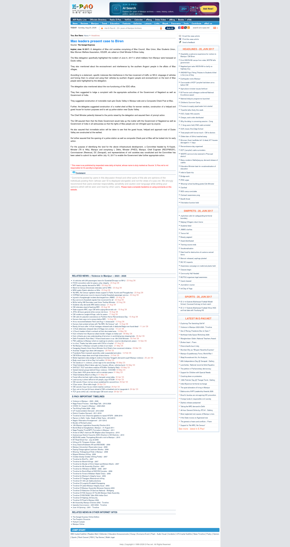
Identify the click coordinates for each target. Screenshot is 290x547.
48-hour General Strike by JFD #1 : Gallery (196, 410)
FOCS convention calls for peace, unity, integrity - (96, 283)
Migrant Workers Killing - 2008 (84, 454)
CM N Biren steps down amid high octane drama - (96, 355)
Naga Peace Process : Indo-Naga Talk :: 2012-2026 (92, 403)
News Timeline (199, 534)
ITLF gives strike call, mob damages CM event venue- (97, 391)
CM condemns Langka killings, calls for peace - (95, 314)
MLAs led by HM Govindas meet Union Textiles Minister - (99, 302)
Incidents (171, 534)
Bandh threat (185, 199)
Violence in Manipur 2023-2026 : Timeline (196, 327)
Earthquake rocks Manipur (190, 78)
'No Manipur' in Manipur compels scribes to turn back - (98, 345)
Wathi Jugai (110, 537)
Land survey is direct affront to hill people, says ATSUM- (98, 379)
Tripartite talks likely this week (191, 110)
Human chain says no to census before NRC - (94, 319)
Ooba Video (160, 19)
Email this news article (191, 36)
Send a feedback (188, 42)
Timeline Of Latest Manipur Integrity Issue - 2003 (91, 485)
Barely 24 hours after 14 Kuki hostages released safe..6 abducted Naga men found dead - (110, 326)
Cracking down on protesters (191, 376)
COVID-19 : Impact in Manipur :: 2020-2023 (89, 406)
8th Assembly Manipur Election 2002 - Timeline (91, 502)
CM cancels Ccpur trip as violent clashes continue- (96, 386)
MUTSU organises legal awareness (193, 277)
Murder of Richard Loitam (82, 423)
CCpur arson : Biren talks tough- (89, 384)
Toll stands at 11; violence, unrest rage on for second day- (99, 362)
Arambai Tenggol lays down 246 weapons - (93, 350)
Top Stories (99, 537)
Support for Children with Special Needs (195, 372)
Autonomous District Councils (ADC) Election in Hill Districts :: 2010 (98, 435)
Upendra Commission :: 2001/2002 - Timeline (90, 505)
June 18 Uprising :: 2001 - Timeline (86, 507)
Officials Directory (98, 19)
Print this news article (190, 39)
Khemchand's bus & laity (189, 346)
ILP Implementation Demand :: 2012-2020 (88, 410)
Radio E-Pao (115, 19)
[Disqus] (123, 231)
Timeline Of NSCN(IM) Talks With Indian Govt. (90, 495)
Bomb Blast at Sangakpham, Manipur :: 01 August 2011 (93, 427)
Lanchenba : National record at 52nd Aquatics (197, 365)
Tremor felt (184, 233)
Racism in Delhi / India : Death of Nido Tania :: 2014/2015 (94, 418)
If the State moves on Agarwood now (194, 417)
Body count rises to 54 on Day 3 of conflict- (93, 360)
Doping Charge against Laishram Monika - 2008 (90, 449)
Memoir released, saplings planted (193, 258)
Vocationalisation (186, 248)
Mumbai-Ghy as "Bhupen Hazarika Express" (197, 350)
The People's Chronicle (81, 519)
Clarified (183, 187)
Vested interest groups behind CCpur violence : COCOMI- (99, 370)
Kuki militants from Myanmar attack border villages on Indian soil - (102, 333)
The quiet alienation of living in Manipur (195, 387)
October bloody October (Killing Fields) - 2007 (90, 456)
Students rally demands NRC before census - (94, 304)
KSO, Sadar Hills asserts (190, 113)
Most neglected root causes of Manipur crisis (197, 414)
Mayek (165, 23)
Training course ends (188, 244)
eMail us (208, 23)
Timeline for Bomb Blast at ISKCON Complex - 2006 (92, 471)
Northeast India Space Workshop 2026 (194, 334)
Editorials (103, 534)
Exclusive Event (143, 534)
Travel (104, 23)
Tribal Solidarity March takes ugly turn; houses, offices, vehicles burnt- (104, 365)
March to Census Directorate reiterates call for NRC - (97, 287)
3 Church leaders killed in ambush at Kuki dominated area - (100, 331)
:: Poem (188, 342)
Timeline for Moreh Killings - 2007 (85, 461)
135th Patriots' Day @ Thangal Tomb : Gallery (197, 380)
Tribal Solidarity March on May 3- (90, 374)
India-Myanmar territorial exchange (193, 383)
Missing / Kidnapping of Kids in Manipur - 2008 (90, 452)
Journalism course (187, 284)
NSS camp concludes (188, 191)
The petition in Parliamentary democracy (195, 368)
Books (181, 19)
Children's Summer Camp (190, 102)
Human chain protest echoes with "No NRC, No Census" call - (100, 324)
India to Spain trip (187, 172)
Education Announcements (119, 534)
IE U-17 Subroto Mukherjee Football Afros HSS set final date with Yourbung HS (198, 309)
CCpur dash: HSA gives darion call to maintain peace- (98, 372)
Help (122, 544)
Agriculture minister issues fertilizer (194, 88)
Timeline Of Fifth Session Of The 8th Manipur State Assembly (96, 493)
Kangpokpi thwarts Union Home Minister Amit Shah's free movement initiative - (107, 348)
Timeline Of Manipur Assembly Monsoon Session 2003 (93, 488)
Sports (74, 537)
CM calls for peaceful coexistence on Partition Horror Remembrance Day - (105, 316)
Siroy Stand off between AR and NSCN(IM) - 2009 (91, 444)
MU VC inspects (186, 262)
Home (86, 35)
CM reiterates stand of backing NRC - (91, 307)
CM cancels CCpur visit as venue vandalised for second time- (100, 382)
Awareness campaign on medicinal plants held (198, 266)
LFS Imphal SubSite (184, 534)
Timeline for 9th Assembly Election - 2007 (88, 466)
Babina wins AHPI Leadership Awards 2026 (196, 391)
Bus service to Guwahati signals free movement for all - (98, 300)
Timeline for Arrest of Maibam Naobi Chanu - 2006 (92, 473)
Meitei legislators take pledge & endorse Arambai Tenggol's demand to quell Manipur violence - (113, 358)
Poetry (208, 534)
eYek (189, 19)
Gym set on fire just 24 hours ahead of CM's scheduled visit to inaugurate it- (105, 389)
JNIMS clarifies (186, 229)
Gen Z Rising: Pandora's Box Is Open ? (195, 331)
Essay (132, 534)
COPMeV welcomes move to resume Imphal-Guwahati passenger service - (106, 295)
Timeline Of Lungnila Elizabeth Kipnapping (89, 483)
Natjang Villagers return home (191, 222)
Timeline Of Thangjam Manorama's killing (88, 478)
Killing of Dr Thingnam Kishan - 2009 (86, 442)
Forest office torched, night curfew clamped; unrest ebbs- (98, 377)
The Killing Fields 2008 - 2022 (84, 408)
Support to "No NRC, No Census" (192, 425)
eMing (172, 19)
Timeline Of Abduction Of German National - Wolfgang (93, 490)
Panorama (176, 23)
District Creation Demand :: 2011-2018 (87, 413)
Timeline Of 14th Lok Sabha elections (87, 481)
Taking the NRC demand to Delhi (192, 406)
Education (115, 23)
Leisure (148, 23)
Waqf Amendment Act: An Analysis (193, 357)
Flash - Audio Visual (158, 534)
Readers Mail (93, 534)
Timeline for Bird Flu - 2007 (83, 459)
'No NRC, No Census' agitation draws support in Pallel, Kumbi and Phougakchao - (108, 292)
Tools (186, 23)
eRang (149, 19)
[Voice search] (161, 28)
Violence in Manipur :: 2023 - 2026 (85, 401)
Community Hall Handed (189, 273)
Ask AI (170, 28)
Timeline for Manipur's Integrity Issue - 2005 (89, 476)
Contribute (196, 23)
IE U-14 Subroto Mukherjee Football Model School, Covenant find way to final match (196, 302)
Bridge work (185, 176)
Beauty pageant (186, 237)
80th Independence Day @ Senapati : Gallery (197, 361)
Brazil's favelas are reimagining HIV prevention (198, 395)
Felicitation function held (189, 202)
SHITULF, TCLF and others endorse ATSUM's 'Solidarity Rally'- (101, 367)
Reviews (84, 23)
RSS (92, 537)
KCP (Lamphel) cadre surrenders (192, 150)
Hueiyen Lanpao (79, 521)
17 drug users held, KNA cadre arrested (195, 125)
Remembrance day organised (191, 146)
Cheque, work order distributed (191, 117)
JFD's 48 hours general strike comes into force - (95, 312)
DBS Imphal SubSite (78, 534)
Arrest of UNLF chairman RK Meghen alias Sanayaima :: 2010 (96, 432)
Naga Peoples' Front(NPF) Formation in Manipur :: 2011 (94, 430)
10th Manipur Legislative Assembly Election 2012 (91, 425)
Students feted (185, 225)
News (75, 23)
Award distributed (187, 241)
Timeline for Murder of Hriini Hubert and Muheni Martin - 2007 (96, 464)
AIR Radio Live (80, 19)
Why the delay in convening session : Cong (196, 121)
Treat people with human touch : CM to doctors (197, 132)
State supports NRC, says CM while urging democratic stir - (100, 309)
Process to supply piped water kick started (196, 106)
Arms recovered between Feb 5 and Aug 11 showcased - (98, 321)
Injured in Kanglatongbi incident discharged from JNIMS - (99, 297)
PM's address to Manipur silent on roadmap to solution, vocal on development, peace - (110, 341)
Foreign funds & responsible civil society (195, 399)
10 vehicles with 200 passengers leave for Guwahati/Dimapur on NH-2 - (104, 280)
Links (157, 23)
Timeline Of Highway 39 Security (85, 497)
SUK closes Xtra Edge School (191, 129)
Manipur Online (78, 524)
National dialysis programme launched (194, 98)
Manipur (95, 23)
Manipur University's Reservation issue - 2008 (90, 447)
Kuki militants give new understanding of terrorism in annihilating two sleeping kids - (109, 336)
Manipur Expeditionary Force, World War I (196, 353)
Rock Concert (83, 537)
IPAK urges (184, 180)
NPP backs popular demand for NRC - (92, 285)
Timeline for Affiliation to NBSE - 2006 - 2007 (90, 468)
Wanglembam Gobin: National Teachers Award (198, 338)
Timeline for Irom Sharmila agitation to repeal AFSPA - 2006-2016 (97, 415)
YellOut (127, 19)
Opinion (216, 534)
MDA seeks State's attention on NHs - (91, 290)
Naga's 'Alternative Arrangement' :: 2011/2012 (90, 420)
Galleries (137, 23)
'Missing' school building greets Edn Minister (197, 183)
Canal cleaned (185, 281)
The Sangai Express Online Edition (86, 517)
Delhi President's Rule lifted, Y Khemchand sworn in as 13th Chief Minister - (106, 338)
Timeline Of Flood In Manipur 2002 (86, 500)
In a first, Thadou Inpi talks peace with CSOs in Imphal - (98, 343)
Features (126, 23)
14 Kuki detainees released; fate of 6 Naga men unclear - (98, 329)
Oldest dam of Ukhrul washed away (193, 136)
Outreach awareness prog (190, 195)
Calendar (138, 19)
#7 (192, 323)
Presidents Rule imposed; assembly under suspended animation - (102, 353)
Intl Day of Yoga (186, 288)
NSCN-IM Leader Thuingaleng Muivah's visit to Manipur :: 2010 (96, 437)
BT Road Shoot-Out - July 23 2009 (85, 439)
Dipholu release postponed (190, 402)
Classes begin (185, 269)
